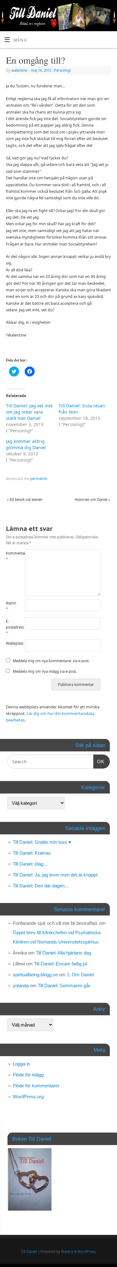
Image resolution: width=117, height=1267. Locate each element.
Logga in (21, 1063)
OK (99, 761)
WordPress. (86, 1251)
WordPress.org (28, 1096)
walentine (19, 70)
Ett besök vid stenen (24, 499)
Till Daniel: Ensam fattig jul (60, 963)
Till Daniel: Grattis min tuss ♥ (42, 842)
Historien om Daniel (92, 499)
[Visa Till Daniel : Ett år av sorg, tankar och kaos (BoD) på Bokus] (29, 1208)
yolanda (21, 985)
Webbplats (10, 643)
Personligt (62, 70)
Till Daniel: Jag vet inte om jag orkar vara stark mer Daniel (29, 412)
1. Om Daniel (80, 974)
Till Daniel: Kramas (32, 853)
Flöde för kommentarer (36, 1085)
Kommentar (10, 556)
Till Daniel (29, 1251)
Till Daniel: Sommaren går (64, 985)
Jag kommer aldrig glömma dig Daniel (26, 444)
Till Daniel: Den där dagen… (41, 885)
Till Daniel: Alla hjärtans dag (63, 952)
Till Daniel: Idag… (30, 864)
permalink (38, 478)
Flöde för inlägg (28, 1074)
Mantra (67, 1251)
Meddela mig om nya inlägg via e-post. (45, 671)
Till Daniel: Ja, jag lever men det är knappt (55, 874)
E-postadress (10, 627)
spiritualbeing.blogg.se (35, 974)
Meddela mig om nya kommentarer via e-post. (51, 660)
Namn (10, 606)
